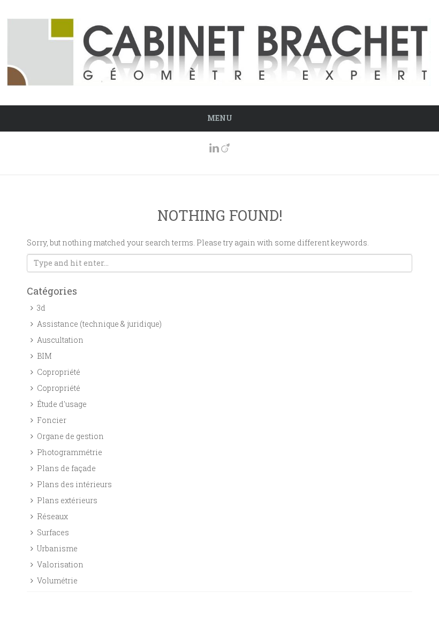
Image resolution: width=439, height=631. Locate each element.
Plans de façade (66, 468)
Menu (219, 118)
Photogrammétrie (69, 452)
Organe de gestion (70, 436)
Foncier (51, 420)
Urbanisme (57, 548)
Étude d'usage (62, 404)
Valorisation (60, 564)
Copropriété (58, 372)
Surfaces (53, 532)
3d (41, 308)
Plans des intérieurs (74, 484)
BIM (44, 356)
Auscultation (60, 340)
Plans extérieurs (67, 500)
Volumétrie (57, 580)
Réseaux (52, 516)
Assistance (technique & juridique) (99, 324)
